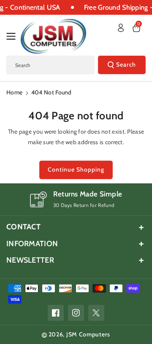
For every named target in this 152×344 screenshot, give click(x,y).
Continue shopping (76, 169)
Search (126, 64)
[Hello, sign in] (121, 28)
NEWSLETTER (30, 260)
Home (14, 92)
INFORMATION (32, 243)
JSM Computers (88, 334)
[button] (13, 36)
